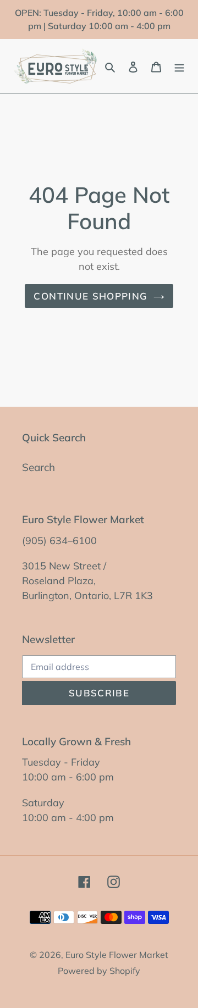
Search (38, 467)
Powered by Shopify (99, 970)
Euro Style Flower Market (116, 954)
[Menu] (179, 66)
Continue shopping (90, 296)
